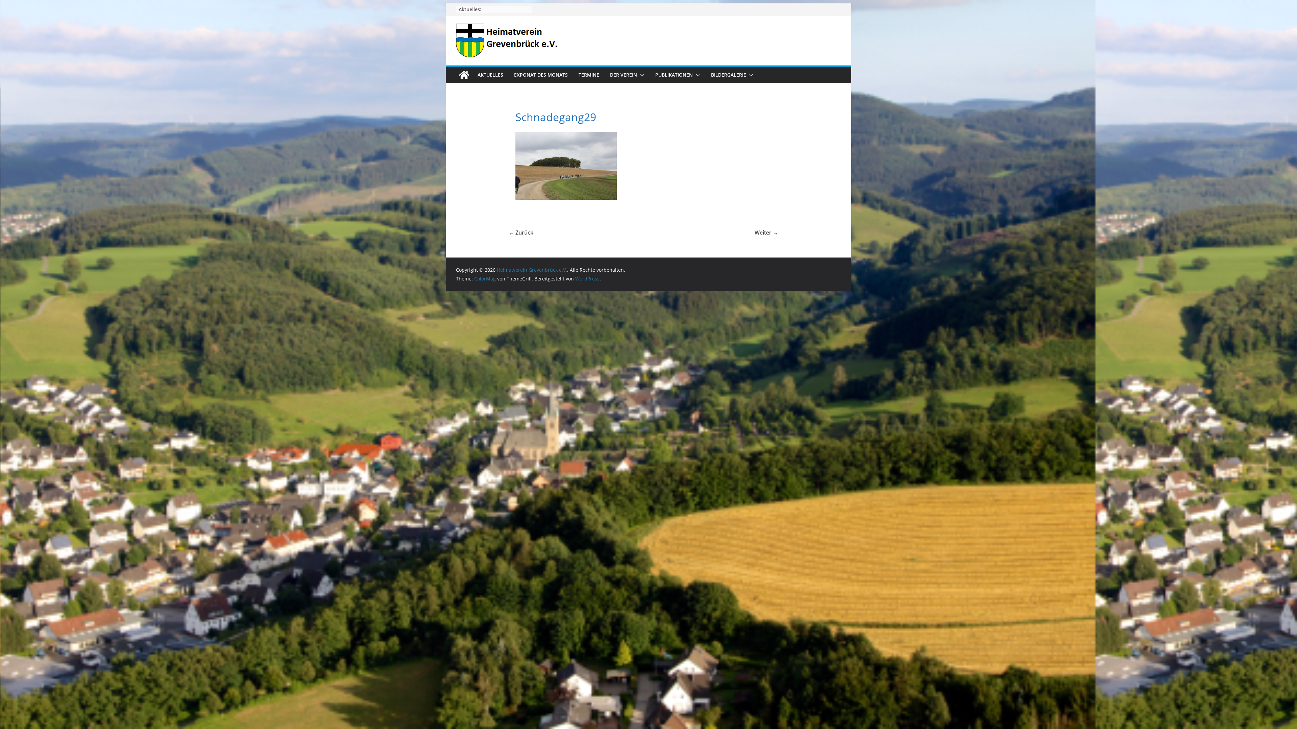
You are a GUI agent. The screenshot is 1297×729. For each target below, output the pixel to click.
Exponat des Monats (541, 75)
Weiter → (766, 232)
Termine (589, 75)
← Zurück (521, 232)
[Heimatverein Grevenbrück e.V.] (464, 75)
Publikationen (674, 75)
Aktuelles (490, 75)
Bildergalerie (728, 75)
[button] (640, 75)
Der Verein (623, 75)
